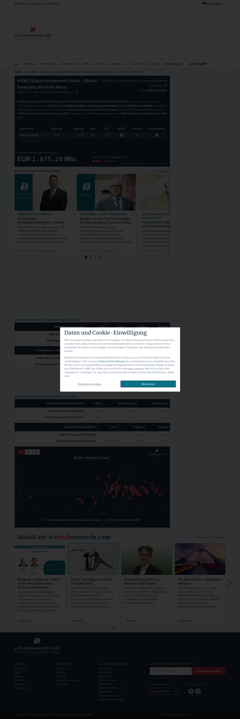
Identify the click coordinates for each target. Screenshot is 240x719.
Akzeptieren (148, 383)
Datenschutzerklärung (111, 361)
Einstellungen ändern (89, 383)
